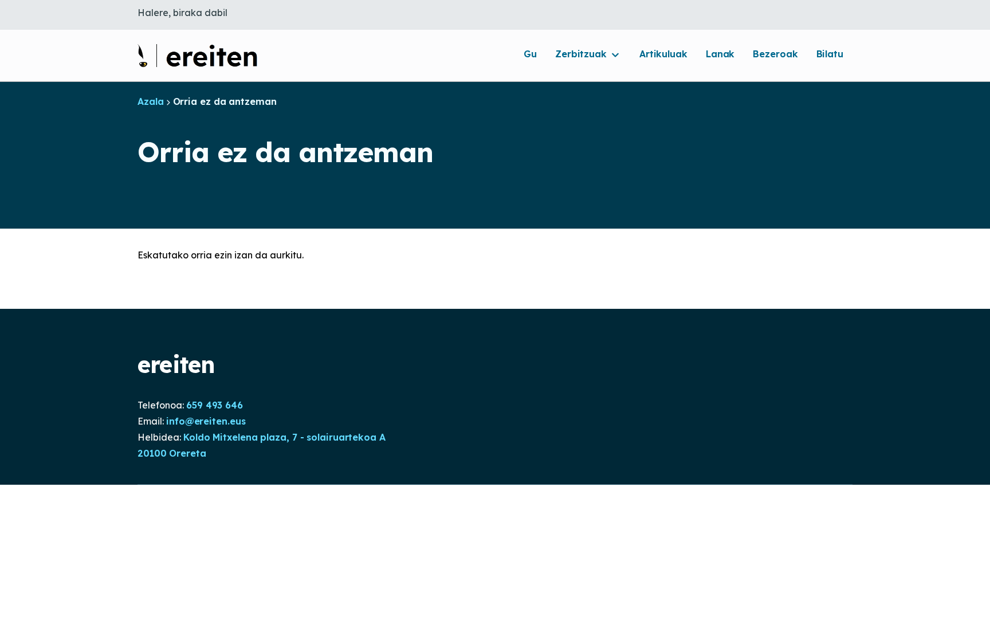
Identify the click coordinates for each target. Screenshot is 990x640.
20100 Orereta (172, 453)
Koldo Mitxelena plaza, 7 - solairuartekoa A (284, 437)
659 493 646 (214, 405)
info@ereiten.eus (205, 421)
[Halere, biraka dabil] (198, 55)
